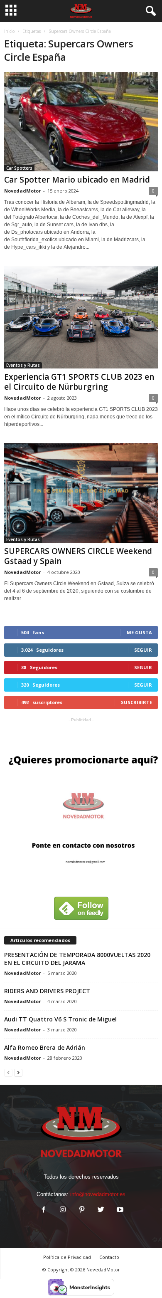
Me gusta (139, 632)
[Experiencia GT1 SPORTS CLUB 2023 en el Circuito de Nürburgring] (81, 317)
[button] (149, 11)
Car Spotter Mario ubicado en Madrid (77, 179)
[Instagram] (62, 1210)
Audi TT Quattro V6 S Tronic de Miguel (60, 1019)
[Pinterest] (81, 1210)
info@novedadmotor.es (97, 1194)
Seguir (143, 650)
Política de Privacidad (67, 1257)
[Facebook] (43, 1210)
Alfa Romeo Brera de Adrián (44, 1047)
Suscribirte (136, 702)
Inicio (9, 31)
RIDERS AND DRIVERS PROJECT (47, 991)
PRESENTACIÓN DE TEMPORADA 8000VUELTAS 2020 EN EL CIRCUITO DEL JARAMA (77, 959)
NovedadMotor (22, 191)
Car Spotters (19, 168)
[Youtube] (119, 1210)
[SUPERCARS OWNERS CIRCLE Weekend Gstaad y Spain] (81, 493)
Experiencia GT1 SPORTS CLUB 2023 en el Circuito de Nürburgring (79, 381)
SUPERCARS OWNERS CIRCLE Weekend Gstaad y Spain (78, 556)
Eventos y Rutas (23, 365)
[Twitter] (100, 1210)
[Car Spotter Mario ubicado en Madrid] (81, 121)
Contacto (109, 1257)
